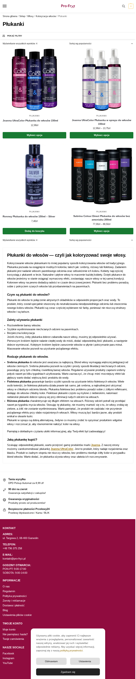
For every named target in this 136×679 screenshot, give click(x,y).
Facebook (8, 653)
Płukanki (34, 116)
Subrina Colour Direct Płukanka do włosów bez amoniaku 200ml (101, 218)
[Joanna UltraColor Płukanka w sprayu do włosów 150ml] (101, 79)
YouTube (8, 663)
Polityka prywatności (15, 596)
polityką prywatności (71, 650)
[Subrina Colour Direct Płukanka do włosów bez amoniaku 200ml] (101, 175)
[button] (130, 6)
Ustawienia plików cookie (17, 615)
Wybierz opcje (34, 135)
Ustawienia (85, 661)
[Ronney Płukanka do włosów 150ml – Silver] (34, 175)
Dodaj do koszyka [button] (34, 231)
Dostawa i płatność (14, 605)
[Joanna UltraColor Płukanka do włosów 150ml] (34, 79)
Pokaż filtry (14, 36)
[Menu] (8, 6)
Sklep (22, 16)
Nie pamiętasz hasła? (15, 634)
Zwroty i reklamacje (14, 600)
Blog (5, 610)
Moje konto (9, 629)
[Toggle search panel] (123, 6)
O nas (6, 586)
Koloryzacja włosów (46, 16)
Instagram (8, 658)
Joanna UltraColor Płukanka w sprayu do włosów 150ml (101, 122)
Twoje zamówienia (13, 639)
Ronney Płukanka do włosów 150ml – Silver (29, 216)
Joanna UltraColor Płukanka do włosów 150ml (30, 120)
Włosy (30, 16)
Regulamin (9, 591)
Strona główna (10, 16)
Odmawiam (51, 661)
